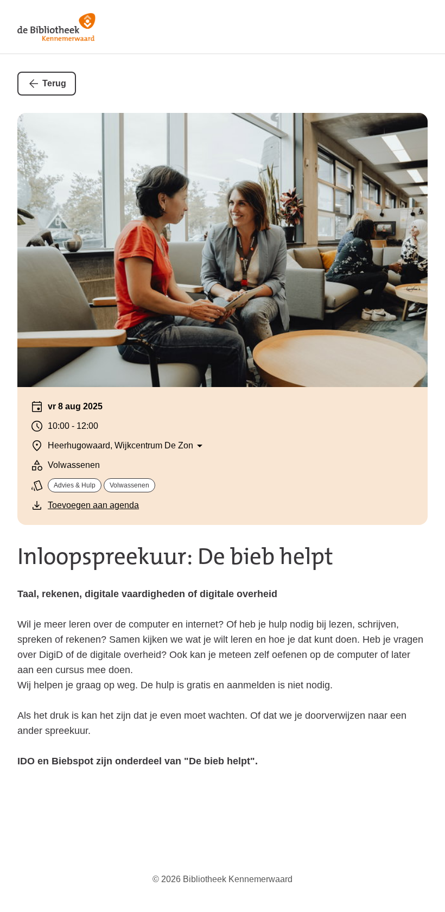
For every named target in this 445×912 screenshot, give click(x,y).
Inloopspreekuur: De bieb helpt (175, 556)
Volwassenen (129, 485)
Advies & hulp (75, 485)
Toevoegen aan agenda (93, 505)
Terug (54, 83)
